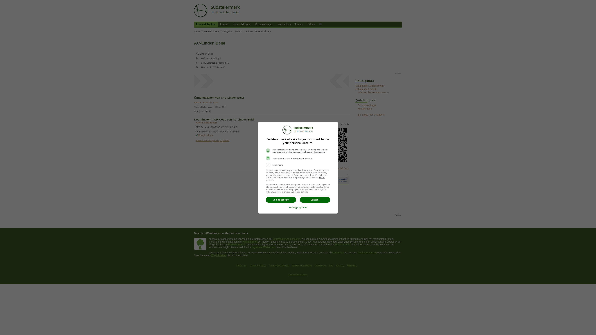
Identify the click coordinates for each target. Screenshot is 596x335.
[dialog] (298, 168)
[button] (298, 165)
